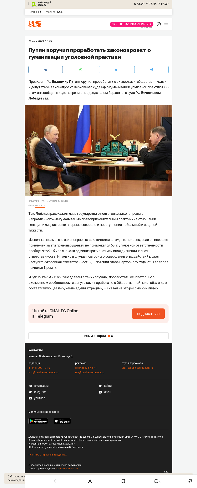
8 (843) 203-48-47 (86, 367)
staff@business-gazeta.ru (137, 367)
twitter (108, 386)
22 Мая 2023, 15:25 (40, 41)
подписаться (148, 314)
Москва (51, 11)
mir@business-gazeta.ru (89, 372)
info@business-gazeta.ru (43, 372)
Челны (32, 11)
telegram (39, 392)
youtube (39, 398)
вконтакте (40, 386)
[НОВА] (131, 24)
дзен (107, 392)
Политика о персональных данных (47, 454)
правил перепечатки (67, 468)
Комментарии (98, 336)
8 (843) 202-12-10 (39, 367)
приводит (35, 268)
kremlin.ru (40, 205)
